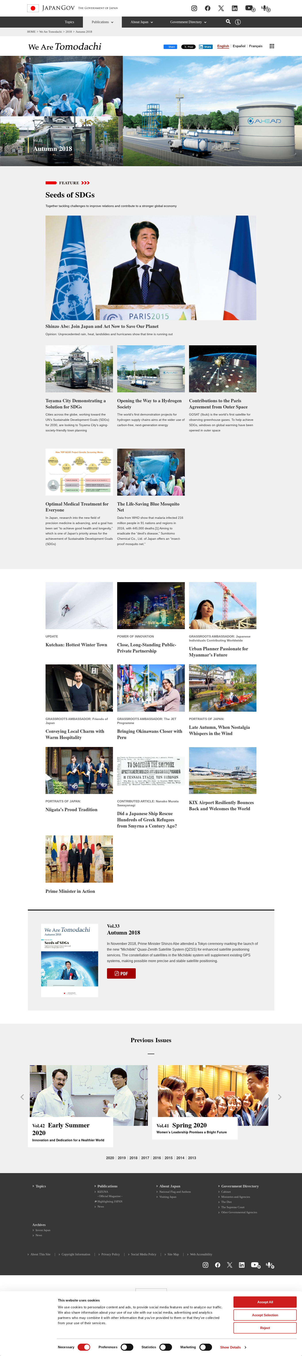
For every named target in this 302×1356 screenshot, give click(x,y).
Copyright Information (76, 1254)
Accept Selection (265, 1315)
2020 (110, 1158)
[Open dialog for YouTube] (250, 8)
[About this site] (238, 22)
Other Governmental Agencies (239, 1212)
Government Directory (186, 22)
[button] (21, 1097)
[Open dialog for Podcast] (266, 8)
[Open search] (228, 21)
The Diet (226, 1202)
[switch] (127, 1347)
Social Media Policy (143, 1254)
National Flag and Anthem (175, 1191)
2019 (122, 1158)
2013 (192, 1158)
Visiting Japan (167, 1196)
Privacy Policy (110, 1254)
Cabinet (226, 1191)
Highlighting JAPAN (109, 1201)
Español (239, 46)
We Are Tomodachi (50, 31)
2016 (157, 1158)
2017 (145, 1158)
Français (255, 46)
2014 (180, 1158)
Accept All (265, 1302)
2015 (169, 1158)
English (223, 46)
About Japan (139, 22)
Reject (265, 1328)
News (100, 1206)
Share (207, 46)
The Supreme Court (233, 1207)
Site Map (173, 1254)
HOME (31, 31)
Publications (100, 22)
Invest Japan (43, 1230)
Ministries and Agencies (235, 1196)
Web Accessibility (201, 1254)
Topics (69, 22)
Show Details (230, 1347)
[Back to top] (296, 1269)
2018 (69, 31)
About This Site (40, 1254)
